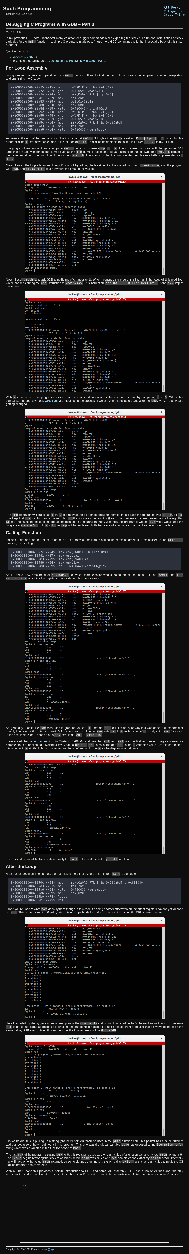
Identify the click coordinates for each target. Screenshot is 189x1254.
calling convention (41, 741)
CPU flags (52, 400)
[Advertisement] (95, 1214)
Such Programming (27, 8)
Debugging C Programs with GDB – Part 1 (78, 60)
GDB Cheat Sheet (25, 57)
